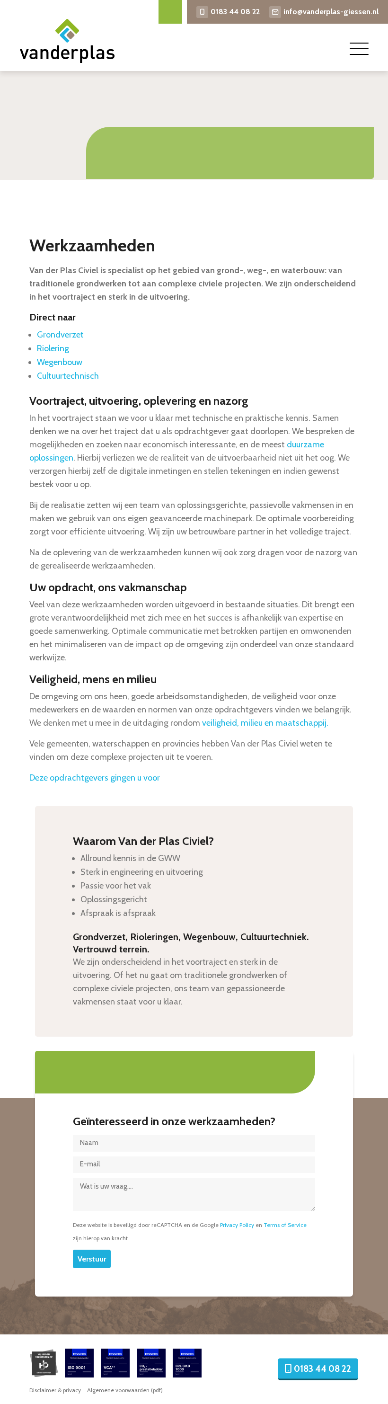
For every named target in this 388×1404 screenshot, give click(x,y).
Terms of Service (285, 1224)
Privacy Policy (237, 1224)
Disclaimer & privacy (55, 1390)
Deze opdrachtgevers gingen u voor (94, 778)
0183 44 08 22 (235, 11)
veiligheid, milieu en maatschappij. (265, 723)
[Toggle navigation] (359, 48)
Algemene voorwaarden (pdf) (125, 1390)
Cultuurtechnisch (68, 376)
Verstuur (92, 1258)
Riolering (53, 348)
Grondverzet (60, 334)
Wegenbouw (59, 362)
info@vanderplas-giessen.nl (331, 11)
